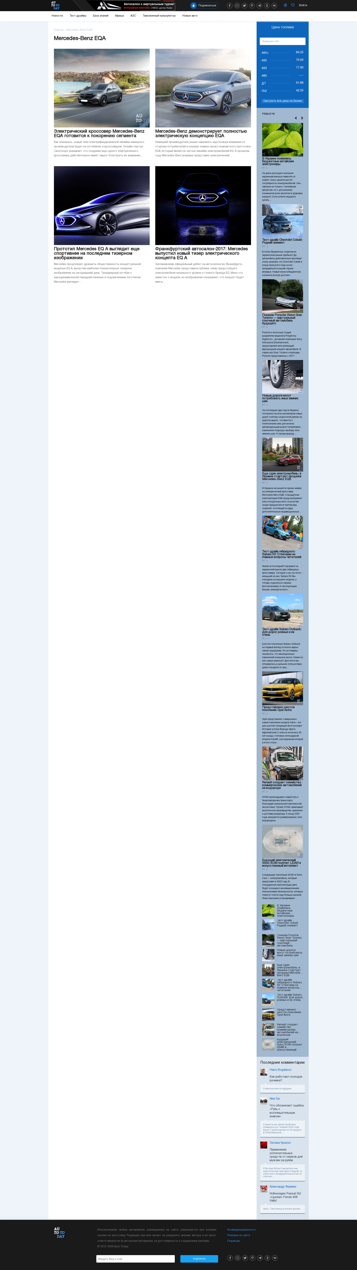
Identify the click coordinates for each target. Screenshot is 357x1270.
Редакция (233, 1241)
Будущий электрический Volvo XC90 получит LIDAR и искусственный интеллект (281, 863)
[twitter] (244, 5)
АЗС (133, 16)
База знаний (100, 16)
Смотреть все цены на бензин (282, 101)
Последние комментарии (282, 1062)
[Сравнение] (285, 5)
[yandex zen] (267, 5)
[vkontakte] (274, 5)
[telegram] (259, 5)
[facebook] (229, 5)
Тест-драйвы (78, 16)
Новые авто (190, 16)
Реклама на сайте (238, 1235)
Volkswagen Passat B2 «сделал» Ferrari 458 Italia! (285, 1197)
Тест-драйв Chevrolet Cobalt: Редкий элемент (282, 241)
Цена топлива (283, 27)
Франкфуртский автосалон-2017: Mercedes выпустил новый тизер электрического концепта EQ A (201, 253)
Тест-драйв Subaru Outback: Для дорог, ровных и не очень (281, 632)
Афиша (119, 16)
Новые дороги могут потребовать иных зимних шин (280, 398)
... (283, 1133)
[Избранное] (293, 5)
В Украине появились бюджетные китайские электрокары (278, 161)
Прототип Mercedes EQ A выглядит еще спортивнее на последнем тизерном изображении (96, 253)
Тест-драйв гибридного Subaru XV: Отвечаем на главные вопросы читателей (281, 554)
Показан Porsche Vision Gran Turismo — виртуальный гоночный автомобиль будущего (282, 319)
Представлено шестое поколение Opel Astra (278, 708)
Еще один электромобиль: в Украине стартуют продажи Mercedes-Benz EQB (281, 476)
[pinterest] (252, 5)
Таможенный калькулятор (159, 16)
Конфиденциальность (241, 1230)
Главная (59, 30)
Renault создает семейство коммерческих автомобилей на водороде (282, 785)
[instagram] (237, 5)
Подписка (199, 1259)
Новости (57, 16)
